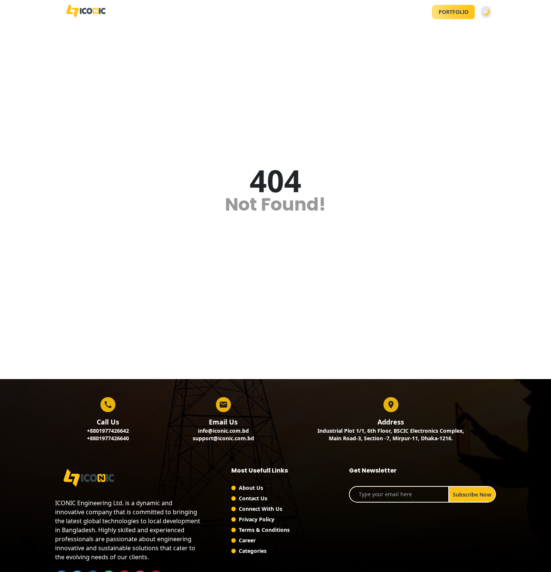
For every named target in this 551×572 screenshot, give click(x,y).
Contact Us (253, 498)
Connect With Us (260, 508)
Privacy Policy (256, 519)
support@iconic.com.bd (223, 438)
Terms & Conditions (264, 529)
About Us (251, 487)
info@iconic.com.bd (223, 430)
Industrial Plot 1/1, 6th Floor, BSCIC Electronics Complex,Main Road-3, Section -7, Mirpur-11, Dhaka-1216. (390, 434)
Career (247, 540)
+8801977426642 (108, 430)
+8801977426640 (108, 438)
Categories (253, 550)
